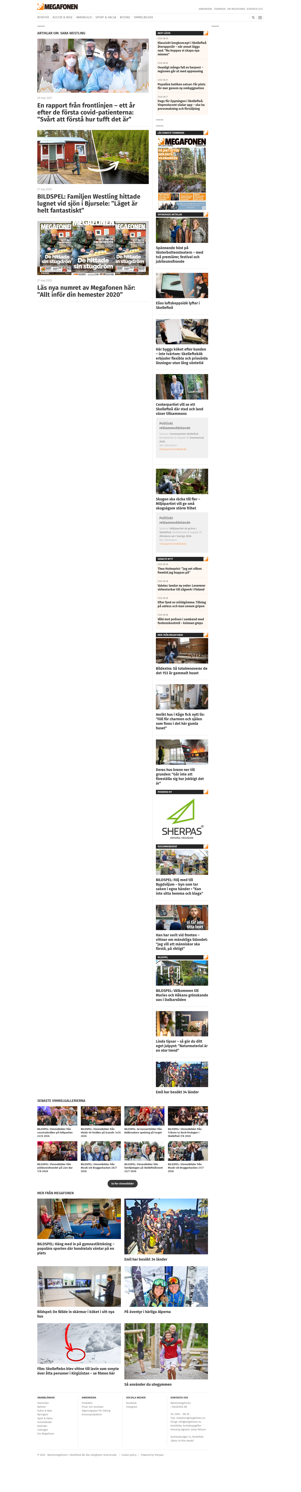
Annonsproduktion (92, 1414)
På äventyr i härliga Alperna (147, 1312)
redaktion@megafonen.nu (190, 1418)
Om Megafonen (236, 8)
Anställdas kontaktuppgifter (186, 1425)
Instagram (131, 1406)
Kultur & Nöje (63, 17)
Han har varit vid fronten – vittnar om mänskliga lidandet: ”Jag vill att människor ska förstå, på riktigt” (182, 942)
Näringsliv (84, 17)
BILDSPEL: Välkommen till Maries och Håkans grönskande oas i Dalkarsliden (182, 995)
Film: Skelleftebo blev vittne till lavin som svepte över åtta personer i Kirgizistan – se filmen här (78, 1371)
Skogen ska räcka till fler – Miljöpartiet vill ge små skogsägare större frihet (178, 504)
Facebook (131, 1403)
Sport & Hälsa (105, 17)
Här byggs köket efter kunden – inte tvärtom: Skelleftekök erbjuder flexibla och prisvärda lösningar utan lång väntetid (182, 356)
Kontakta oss (255, 8)
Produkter (87, 1403)
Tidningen (219, 8)
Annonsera (205, 8)
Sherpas (159, 1454)
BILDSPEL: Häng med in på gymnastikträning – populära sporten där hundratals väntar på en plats (75, 1248)
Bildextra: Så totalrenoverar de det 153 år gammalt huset (181, 670)
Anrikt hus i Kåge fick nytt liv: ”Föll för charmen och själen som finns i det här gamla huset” (180, 721)
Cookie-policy (129, 1454)
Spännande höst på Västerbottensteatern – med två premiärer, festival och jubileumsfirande (179, 255)
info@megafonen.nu (189, 1421)
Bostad (125, 17)
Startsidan (43, 1403)
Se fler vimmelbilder (122, 1183)
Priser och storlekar (92, 1406)
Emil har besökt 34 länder (177, 1092)
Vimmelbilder (143, 17)
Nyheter (43, 17)
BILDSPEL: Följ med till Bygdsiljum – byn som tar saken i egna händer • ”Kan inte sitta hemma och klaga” (179, 887)
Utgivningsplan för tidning (96, 1410)
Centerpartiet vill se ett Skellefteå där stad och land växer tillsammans (179, 409)
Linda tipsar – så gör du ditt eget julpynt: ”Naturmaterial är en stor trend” (182, 1046)
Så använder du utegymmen (148, 1384)
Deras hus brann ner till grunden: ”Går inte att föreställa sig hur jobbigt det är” (180, 777)
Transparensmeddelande (172, 449)
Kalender (42, 1426)
